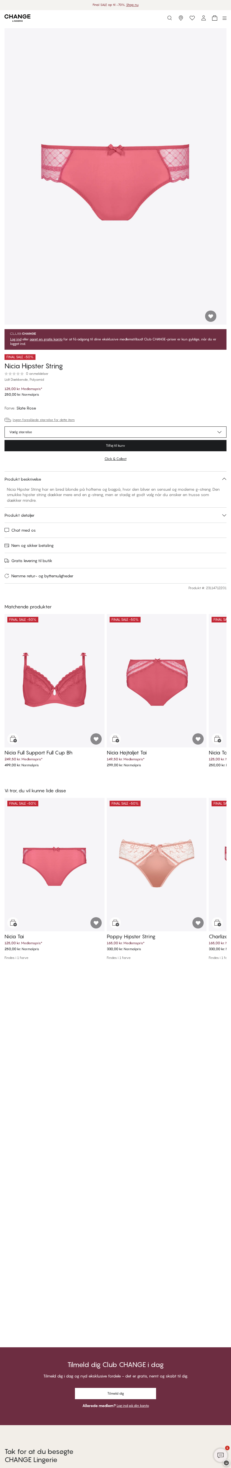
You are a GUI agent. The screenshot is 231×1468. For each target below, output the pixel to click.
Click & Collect (115, 459)
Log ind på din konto (133, 1405)
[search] (169, 18)
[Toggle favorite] (210, 316)
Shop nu (132, 5)
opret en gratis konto (46, 339)
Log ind (15, 339)
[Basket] (214, 18)
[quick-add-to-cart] (13, 739)
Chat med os (23, 530)
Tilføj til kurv (115, 445)
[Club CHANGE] (203, 18)
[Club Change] (192, 18)
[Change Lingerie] (17, 18)
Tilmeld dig (115, 1393)
